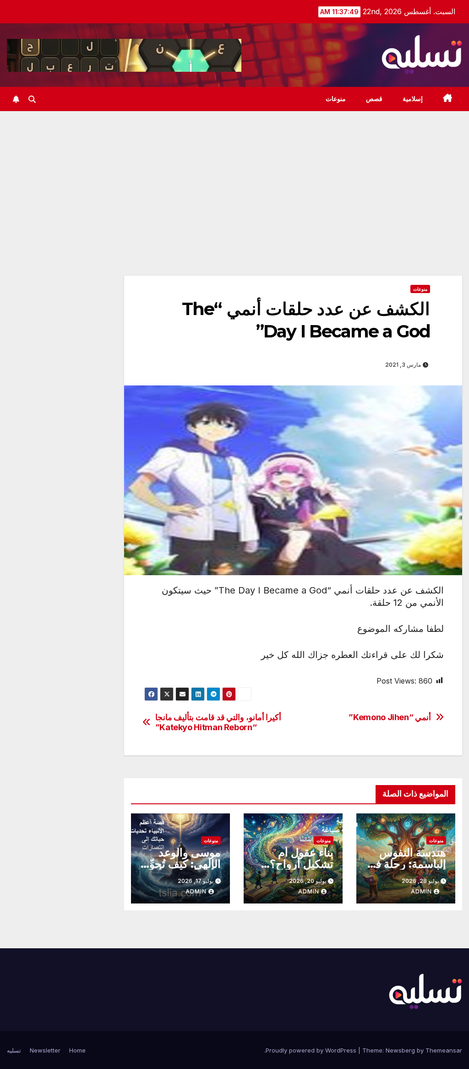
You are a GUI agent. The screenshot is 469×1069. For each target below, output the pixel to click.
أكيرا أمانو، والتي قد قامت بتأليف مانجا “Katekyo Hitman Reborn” (218, 722)
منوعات (336, 99)
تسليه (14, 1050)
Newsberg (400, 1050)
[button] (32, 99)
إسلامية (413, 99)
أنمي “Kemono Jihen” (390, 717)
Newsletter (45, 1050)
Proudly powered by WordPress (312, 1050)
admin (421, 891)
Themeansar (443, 1050)
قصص (374, 99)
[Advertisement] (234, 180)
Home (77, 1050)
